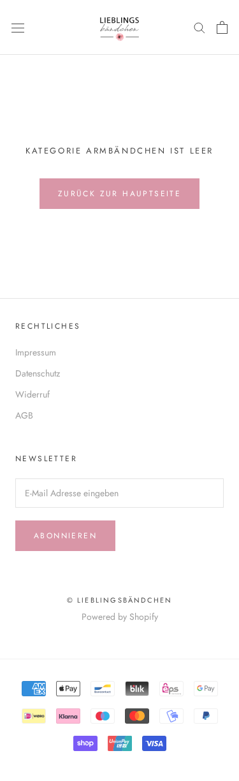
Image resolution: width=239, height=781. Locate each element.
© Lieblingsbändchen (120, 600)
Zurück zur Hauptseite (119, 193)
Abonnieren (65, 535)
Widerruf (32, 394)
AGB (24, 415)
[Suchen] (199, 27)
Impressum (35, 352)
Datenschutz (37, 373)
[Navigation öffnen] (17, 27)
